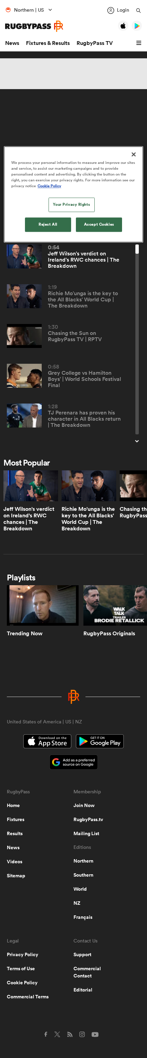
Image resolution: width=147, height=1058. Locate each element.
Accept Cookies (99, 224)
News (12, 43)
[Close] (133, 154)
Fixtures (15, 819)
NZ (77, 903)
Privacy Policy (22, 954)
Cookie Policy (22, 982)
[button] (140, 43)
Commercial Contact (87, 972)
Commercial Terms (28, 996)
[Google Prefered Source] (74, 763)
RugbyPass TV (95, 43)
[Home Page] (34, 26)
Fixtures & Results (48, 43)
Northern (83, 860)
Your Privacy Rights (71, 204)
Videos (14, 861)
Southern (83, 874)
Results (15, 833)
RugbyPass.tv (88, 819)
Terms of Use (21, 968)
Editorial (83, 989)
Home (13, 805)
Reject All (48, 224)
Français (83, 917)
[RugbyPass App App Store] (47, 742)
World (80, 889)
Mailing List (86, 833)
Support (82, 954)
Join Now (84, 805)
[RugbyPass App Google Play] (100, 742)
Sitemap (16, 875)
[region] (74, 194)
